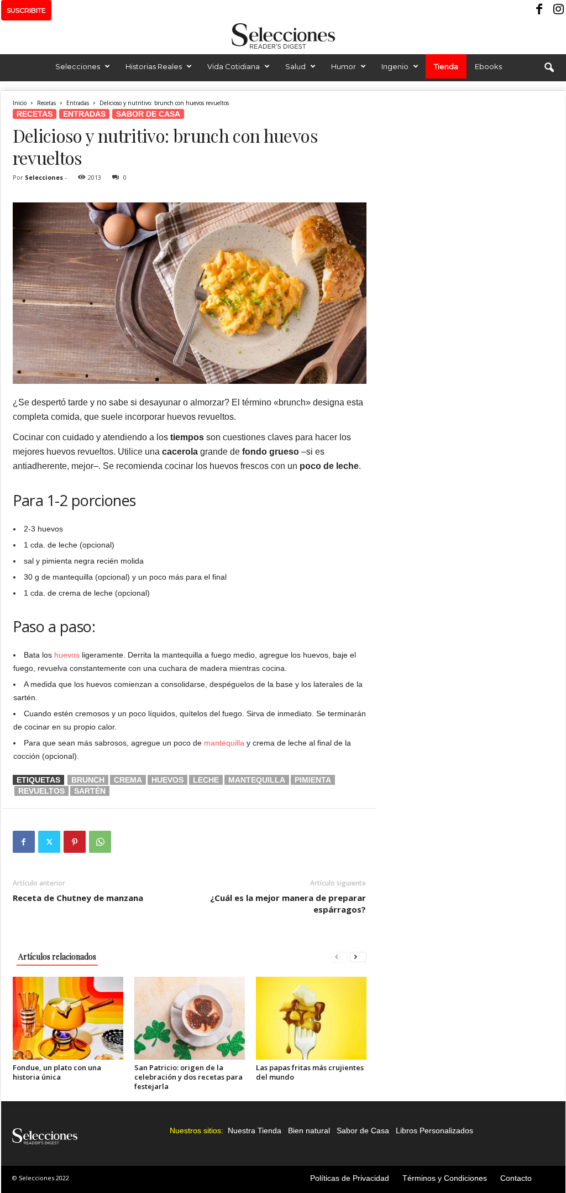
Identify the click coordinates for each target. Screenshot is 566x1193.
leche (206, 779)
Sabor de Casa (363, 1130)
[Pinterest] (75, 842)
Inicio (20, 103)
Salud (295, 66)
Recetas (46, 103)
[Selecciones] (283, 36)
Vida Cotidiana (233, 66)
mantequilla (224, 742)
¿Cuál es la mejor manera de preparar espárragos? (288, 903)
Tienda (446, 66)
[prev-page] (339, 956)
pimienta (313, 779)
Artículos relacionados (57, 956)
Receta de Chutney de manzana (78, 897)
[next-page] (358, 956)
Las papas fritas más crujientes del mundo (310, 1072)
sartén (90, 790)
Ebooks (488, 66)
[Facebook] (540, 10)
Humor (343, 66)
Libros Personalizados (434, 1130)
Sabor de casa (148, 114)
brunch (87, 779)
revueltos (41, 790)
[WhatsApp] (100, 842)
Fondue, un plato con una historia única (57, 1072)
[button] (549, 68)
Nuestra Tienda (254, 1130)
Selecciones (77, 66)
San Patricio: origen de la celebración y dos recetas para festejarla (188, 1076)
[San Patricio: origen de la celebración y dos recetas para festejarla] (189, 1018)
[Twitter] (49, 842)
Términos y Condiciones (444, 1178)
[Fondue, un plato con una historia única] (68, 1018)
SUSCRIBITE (26, 10)
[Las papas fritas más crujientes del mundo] (311, 1018)
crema (128, 779)
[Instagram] (557, 10)
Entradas (77, 103)
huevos (67, 654)
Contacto (516, 1178)
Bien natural (309, 1130)
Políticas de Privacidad (349, 1178)
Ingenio (394, 66)
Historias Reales (153, 66)
